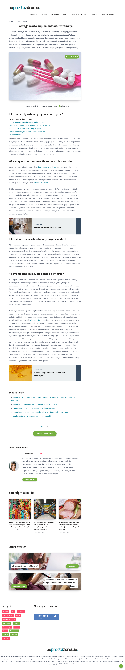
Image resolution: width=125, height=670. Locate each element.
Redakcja (4, 656)
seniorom (27, 305)
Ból (13, 612)
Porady (94, 14)
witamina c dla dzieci (42, 183)
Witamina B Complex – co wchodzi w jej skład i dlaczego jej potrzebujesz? (42, 412)
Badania (5, 612)
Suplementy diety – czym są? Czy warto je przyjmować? (34, 408)
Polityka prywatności (32, 656)
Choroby (20, 612)
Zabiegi (5, 635)
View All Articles (30, 479)
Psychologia (7, 627)
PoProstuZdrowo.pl (15, 21)
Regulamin (20, 656)
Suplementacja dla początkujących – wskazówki (32, 416)
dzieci (72, 342)
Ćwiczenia (6, 638)
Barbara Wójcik (28, 453)
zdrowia (67, 298)
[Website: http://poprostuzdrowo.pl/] (41, 453)
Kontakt (12, 656)
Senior (86, 14)
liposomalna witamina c (47, 167)
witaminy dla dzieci (37, 320)
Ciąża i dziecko (76, 14)
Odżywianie (55, 14)
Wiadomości (34, 14)
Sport (65, 14)
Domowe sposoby (9, 619)
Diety (18, 615)
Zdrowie (44, 14)
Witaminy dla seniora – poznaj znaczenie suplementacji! (35, 404)
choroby (53, 358)
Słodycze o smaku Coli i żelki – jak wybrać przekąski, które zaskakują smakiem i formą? (19, 524)
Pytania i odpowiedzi (107, 14)
